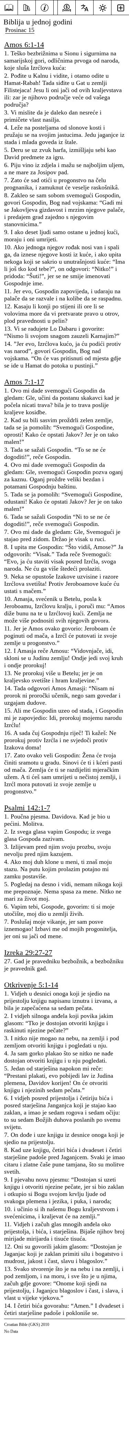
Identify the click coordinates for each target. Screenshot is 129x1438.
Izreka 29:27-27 (28, 952)
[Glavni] (9, 8)
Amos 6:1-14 (24, 44)
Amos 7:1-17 (24, 381)
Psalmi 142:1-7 (27, 807)
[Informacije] (44, 7)
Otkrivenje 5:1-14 (31, 984)
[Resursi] (26, 7)
